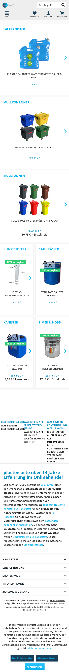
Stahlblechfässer (33, 544)
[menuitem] (62, 14)
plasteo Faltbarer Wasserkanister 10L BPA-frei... (34, 75)
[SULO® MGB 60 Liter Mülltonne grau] (34, 200)
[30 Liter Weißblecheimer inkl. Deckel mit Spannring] (52, 346)
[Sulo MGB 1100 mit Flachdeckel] (34, 126)
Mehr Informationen (39, 648)
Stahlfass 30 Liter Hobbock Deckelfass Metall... (52, 294)
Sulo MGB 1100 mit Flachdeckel (34, 147)
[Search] (63, 5)
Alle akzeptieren (46, 658)
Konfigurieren (35, 666)
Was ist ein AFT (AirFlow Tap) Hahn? (33, 425)
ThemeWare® (39, 609)
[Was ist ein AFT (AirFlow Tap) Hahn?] (34, 404)
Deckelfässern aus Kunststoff (30, 536)
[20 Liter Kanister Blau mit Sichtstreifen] (16, 346)
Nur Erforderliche (22, 658)
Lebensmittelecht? (11, 421)
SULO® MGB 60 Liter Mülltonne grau (34, 220)
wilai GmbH (48, 484)
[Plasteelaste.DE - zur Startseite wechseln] (17, 5)
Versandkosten (57, 600)
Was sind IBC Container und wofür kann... (57, 425)
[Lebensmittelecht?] (11, 404)
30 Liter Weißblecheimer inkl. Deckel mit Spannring (52, 367)
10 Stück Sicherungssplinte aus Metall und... (17, 294)
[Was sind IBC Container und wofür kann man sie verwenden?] (57, 404)
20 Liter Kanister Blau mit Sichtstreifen (16, 367)
